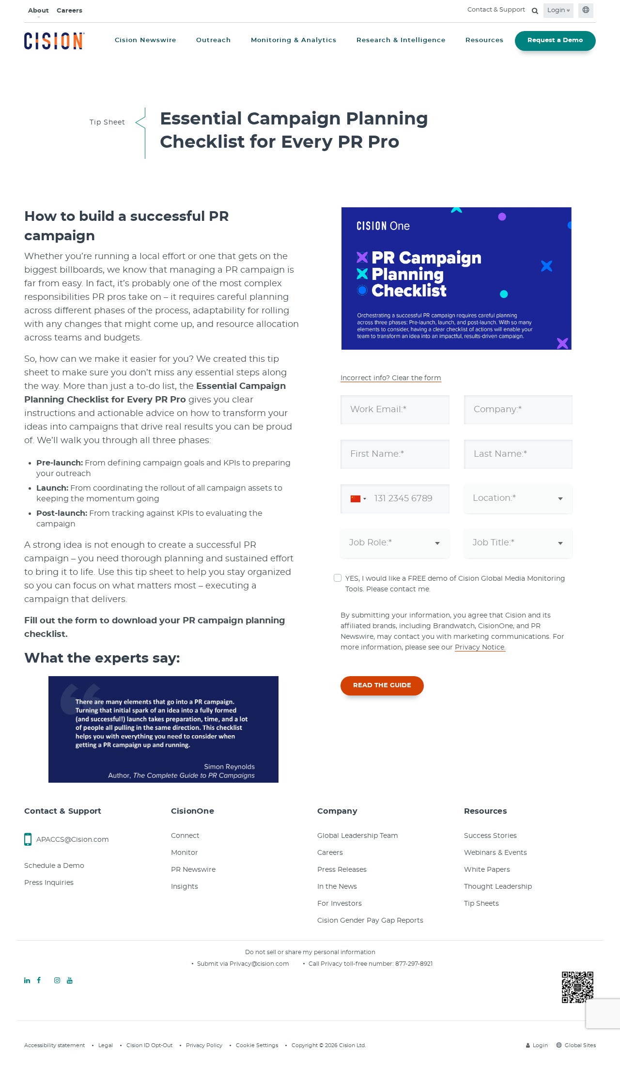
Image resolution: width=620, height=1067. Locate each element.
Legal (105, 1045)
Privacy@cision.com (259, 964)
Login (557, 10)
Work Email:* (378, 409)
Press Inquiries (49, 883)
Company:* (498, 409)
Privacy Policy (204, 1045)
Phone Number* (386, 498)
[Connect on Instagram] (57, 980)
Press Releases (342, 869)
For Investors (339, 903)
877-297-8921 (414, 964)
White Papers (487, 869)
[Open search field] (535, 10)
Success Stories (490, 836)
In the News (337, 886)
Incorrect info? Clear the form (391, 378)
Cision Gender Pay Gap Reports (370, 920)
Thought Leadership (498, 886)
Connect (185, 836)
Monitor (184, 853)
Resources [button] (484, 40)
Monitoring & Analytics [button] (294, 40)
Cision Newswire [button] (145, 40)
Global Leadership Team (357, 836)
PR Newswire (193, 869)
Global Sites (580, 1045)
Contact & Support (496, 10)
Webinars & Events (495, 853)
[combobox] (356, 499)
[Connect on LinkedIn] (27, 980)
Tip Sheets (481, 903)
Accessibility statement (54, 1045)
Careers (69, 11)
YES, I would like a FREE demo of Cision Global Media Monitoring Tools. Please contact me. (455, 584)
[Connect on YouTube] (70, 980)
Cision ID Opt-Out (149, 1045)
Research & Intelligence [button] (401, 40)
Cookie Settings (257, 1045)
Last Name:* (500, 453)
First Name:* (377, 453)
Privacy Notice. (480, 647)
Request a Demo (555, 40)
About (38, 11)
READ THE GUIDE (382, 685)
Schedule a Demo (54, 866)
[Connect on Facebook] (39, 980)
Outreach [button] (213, 40)
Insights (184, 886)
